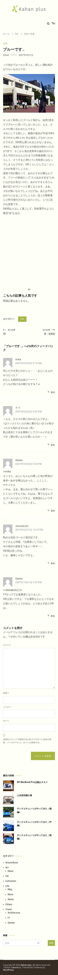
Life (7, 886)
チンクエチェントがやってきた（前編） (34, 837)
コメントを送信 (43, 756)
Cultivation (10, 881)
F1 (9, 918)
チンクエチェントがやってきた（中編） (34, 824)
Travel (8, 909)
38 (9, 332)
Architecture (14, 912)
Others (8, 904)
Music (10, 871)
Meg (10, 889)
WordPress (8, 970)
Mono (10, 894)
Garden (11, 922)
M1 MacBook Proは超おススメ (32, 782)
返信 (53, 392)
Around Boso (11, 862)
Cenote (15, 967)
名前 (6, 693)
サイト (6, 721)
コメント (7, 645)
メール (7, 707)
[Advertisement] (29, 252)
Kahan (6, 55)
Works (11, 899)
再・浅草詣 (49, 332)
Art (7, 867)
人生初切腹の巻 (24, 795)
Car (5, 43)
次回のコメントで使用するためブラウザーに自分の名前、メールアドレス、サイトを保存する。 (27, 741)
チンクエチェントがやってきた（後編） (34, 810)
